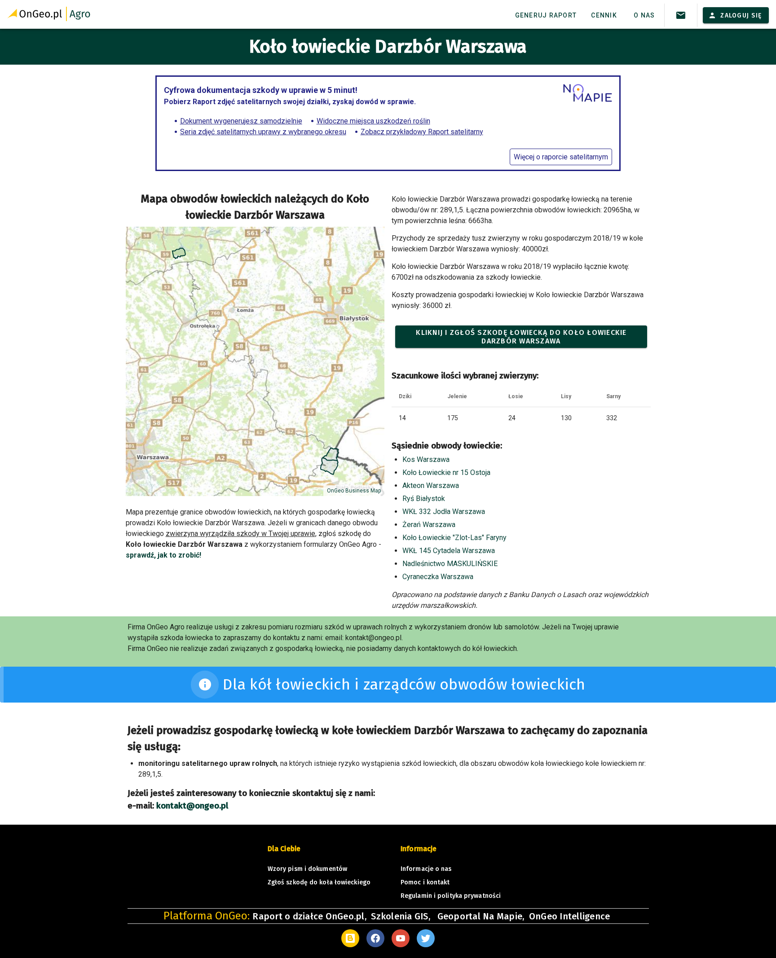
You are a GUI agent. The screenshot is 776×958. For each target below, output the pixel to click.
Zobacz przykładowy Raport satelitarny (422, 131)
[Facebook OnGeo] (375, 938)
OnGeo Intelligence (569, 916)
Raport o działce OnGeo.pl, (309, 916)
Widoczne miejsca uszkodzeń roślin (373, 121)
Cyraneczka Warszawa (437, 576)
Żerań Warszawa (428, 524)
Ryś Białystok (423, 498)
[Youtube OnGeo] (401, 938)
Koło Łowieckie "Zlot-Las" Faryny (454, 537)
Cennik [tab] (604, 15)
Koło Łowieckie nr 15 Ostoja (446, 472)
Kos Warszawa (426, 459)
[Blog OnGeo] (350, 938)
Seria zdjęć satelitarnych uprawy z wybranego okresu (263, 131)
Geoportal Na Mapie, (481, 916)
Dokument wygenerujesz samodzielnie (241, 121)
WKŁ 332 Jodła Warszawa (443, 511)
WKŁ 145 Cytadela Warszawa (448, 550)
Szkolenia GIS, (401, 916)
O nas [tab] (644, 15)
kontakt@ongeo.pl (192, 806)
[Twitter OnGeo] (426, 938)
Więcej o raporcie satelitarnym (561, 157)
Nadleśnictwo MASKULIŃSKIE (450, 563)
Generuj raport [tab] (546, 15)
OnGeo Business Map (354, 491)
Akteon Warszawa (430, 485)
